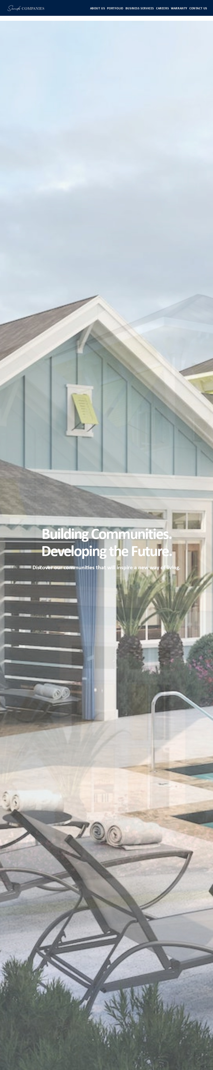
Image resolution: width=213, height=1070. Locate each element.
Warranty (179, 8)
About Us (97, 8)
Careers (162, 8)
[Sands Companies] (25, 9)
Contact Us (198, 8)
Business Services (139, 8)
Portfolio (115, 8)
